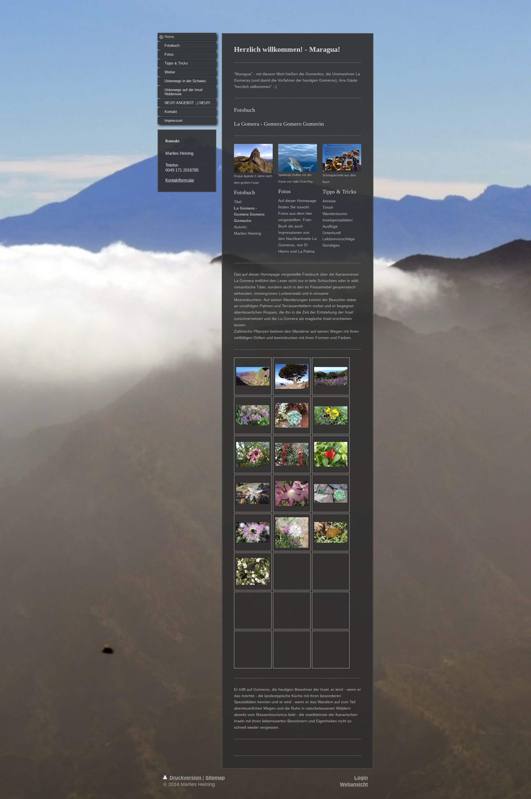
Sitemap (215, 777)
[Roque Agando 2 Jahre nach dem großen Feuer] (253, 158)
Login (361, 777)
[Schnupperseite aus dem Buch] (341, 158)
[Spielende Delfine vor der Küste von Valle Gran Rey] (297, 158)
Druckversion (185, 777)
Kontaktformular (179, 180)
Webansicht (354, 784)
